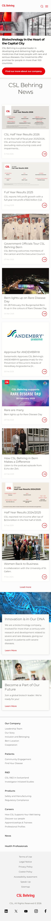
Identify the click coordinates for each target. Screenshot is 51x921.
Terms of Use (25, 856)
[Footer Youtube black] (25, 911)
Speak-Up (26, 882)
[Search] (41, 6)
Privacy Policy (26, 866)
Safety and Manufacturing (18, 796)
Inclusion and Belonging (17, 736)
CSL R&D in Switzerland (17, 777)
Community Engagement (18, 759)
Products (10, 791)
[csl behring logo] (25, 895)
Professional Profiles (15, 826)
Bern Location (12, 741)
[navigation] (46, 6)
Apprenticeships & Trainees (18, 822)
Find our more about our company (23, 71)
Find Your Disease (14, 763)
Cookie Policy (25, 871)
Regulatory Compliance (17, 800)
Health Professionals (16, 846)
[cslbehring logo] (8, 6)
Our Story (10, 732)
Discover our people (15, 818)
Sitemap (25, 886)
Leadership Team (13, 728)
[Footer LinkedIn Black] (6, 911)
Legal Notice (25, 861)
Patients (9, 754)
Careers (9, 809)
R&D (7, 772)
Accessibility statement (25, 877)
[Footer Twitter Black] (16, 911)
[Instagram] (36, 911)
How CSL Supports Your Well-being (22, 814)
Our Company (13, 723)
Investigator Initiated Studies (19, 781)
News (8, 835)
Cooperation (11, 745)
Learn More (11, 650)
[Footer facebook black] (45, 911)
